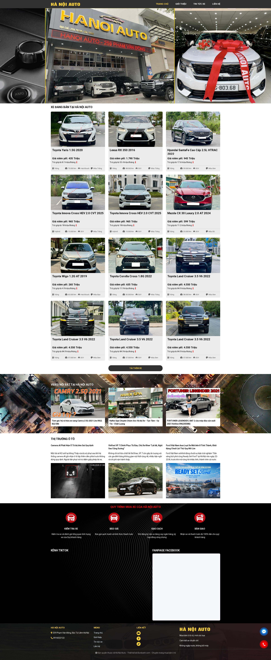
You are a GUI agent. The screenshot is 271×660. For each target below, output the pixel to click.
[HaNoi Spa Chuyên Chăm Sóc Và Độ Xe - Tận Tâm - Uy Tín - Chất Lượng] (135, 403)
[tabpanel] (135, 55)
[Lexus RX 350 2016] (135, 129)
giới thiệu (180, 4)
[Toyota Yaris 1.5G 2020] (78, 129)
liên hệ (216, 4)
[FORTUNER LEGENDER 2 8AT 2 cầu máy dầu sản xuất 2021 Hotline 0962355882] (193, 403)
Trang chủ (98, 633)
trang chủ (162, 4)
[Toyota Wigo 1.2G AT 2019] (78, 255)
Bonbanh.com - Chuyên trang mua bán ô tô (157, 653)
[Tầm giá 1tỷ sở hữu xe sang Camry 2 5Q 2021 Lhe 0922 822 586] (78, 403)
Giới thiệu (98, 637)
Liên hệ (97, 646)
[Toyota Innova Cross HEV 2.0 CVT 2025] (78, 192)
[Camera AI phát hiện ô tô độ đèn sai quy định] (78, 480)
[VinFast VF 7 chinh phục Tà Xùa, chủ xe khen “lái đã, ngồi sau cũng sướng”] (135, 480)
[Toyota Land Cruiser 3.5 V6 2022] (193, 255)
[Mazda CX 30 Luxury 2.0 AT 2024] (193, 192)
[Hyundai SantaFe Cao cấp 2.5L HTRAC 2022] (193, 129)
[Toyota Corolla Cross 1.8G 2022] (135, 255)
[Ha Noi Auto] (66, 4)
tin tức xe (199, 4)
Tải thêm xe (135, 368)
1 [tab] (134, 99)
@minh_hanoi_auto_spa (62, 555)
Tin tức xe (98, 642)
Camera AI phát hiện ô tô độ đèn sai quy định (72, 445)
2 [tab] (137, 99)
